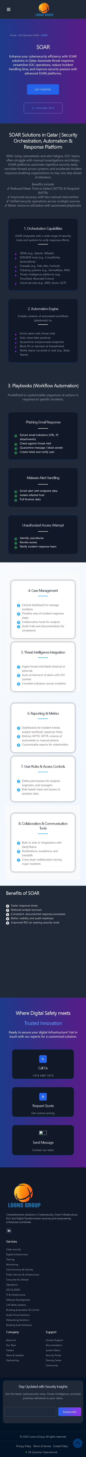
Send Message (43, 1142)
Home (13, 35)
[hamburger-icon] (8, 9)
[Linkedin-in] (9, 1230)
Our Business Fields (29, 35)
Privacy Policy (23, 1446)
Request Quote (43, 1105)
